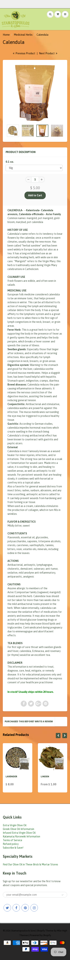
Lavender (11, 776)
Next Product (47, 53)
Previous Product (25, 53)
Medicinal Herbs (23, 34)
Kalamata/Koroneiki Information (21, 836)
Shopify (41, 930)
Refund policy (11, 843)
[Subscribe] (62, 895)
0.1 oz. (10, 161)
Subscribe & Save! (13, 847)
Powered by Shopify (40, 935)
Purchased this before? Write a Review (29, 721)
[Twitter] (7, 907)
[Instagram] (34, 907)
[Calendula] (35, 93)
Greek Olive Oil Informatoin (18, 829)
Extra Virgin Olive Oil (15, 825)
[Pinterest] (25, 907)
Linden (45, 776)
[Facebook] (16, 907)
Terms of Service (12, 840)
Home (6, 34)
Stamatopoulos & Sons (23, 930)
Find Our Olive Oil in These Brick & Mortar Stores (30, 864)
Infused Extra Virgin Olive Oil (19, 832)
